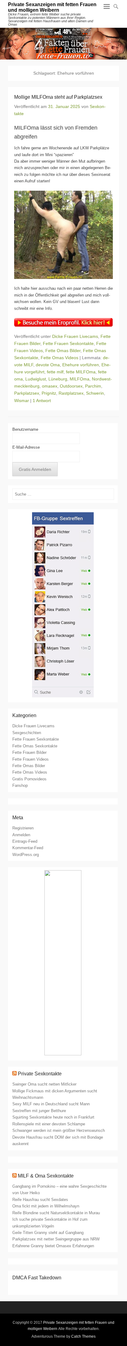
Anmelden (21, 835)
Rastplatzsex (71, 393)
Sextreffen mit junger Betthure (39, 1110)
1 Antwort (42, 400)
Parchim (93, 386)
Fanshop (20, 785)
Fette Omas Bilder (62, 350)
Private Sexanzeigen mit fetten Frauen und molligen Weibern (52, 7)
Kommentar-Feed (27, 847)
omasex (49, 386)
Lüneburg (57, 378)
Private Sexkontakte (40, 1073)
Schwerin (95, 393)
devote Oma (48, 364)
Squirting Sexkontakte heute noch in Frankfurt (53, 1117)
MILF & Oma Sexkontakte (46, 1175)
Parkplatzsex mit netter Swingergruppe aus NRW (56, 1239)
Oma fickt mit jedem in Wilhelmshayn (45, 1206)
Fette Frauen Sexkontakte (68, 343)
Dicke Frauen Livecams (75, 336)
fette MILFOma (81, 371)
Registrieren (23, 828)
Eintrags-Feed (24, 841)
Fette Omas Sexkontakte (34, 746)
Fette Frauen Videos (30, 759)
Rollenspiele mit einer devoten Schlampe (48, 1124)
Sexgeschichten (26, 732)
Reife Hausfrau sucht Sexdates (40, 1199)
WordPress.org (25, 854)
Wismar (21, 400)
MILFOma (79, 378)
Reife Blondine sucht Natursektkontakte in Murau (56, 1213)
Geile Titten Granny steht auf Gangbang (48, 1232)
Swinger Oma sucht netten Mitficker (44, 1084)
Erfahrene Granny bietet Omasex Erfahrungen (53, 1246)
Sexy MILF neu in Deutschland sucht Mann (51, 1104)
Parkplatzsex (26, 393)
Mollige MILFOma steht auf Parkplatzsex (58, 97)
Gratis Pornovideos (29, 779)
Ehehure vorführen (80, 364)
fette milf (55, 371)
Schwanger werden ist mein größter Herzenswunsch (58, 1130)
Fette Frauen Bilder (29, 752)
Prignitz (49, 393)
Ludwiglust (35, 378)
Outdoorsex (71, 386)
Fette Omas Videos (59, 357)
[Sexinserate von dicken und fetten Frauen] (63, 44)
